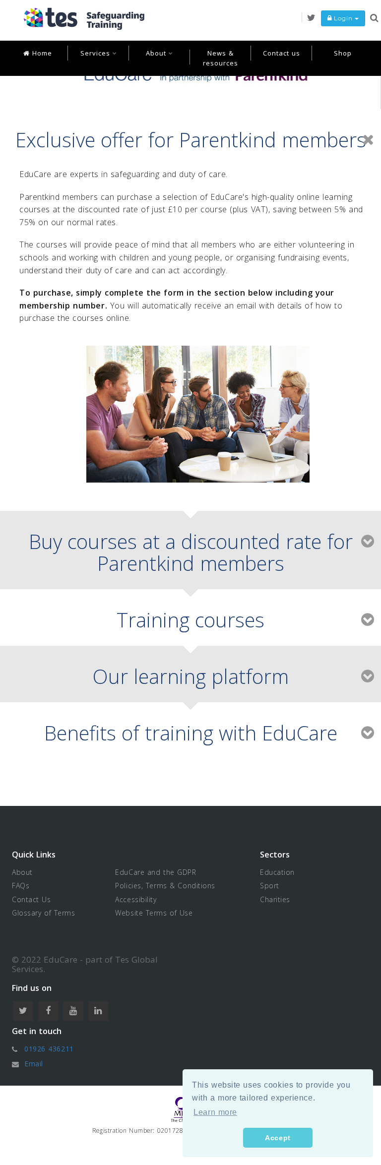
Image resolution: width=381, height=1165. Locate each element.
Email (33, 1063)
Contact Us (31, 899)
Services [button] (96, 53)
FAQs (20, 885)
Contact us (281, 53)
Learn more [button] (215, 1112)
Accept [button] (277, 1138)
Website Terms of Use (153, 913)
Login (343, 18)
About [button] (157, 53)
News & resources (220, 58)
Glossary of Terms (43, 913)
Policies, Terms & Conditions (165, 885)
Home (41, 53)
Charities (275, 899)
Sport (269, 885)
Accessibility (135, 899)
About (22, 872)
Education (277, 872)
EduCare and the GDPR (155, 872)
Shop (343, 53)
